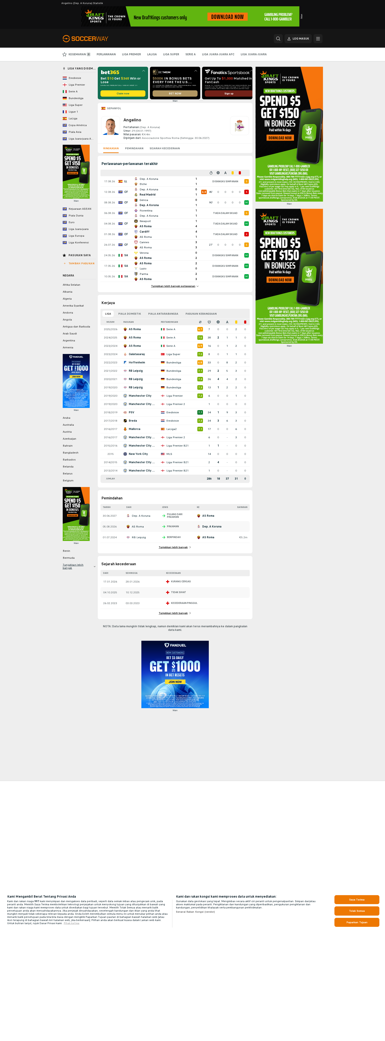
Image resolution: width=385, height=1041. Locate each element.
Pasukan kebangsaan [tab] (201, 313)
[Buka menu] (318, 38)
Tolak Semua (357, 910)
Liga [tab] (108, 313)
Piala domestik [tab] (129, 313)
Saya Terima (357, 899)
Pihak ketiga (71, 923)
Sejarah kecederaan (165, 148)
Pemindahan (134, 148)
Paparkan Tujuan (357, 922)
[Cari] (278, 38)
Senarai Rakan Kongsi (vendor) (195, 911)
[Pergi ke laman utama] (94, 38)
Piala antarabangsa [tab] (163, 313)
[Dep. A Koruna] (239, 128)
